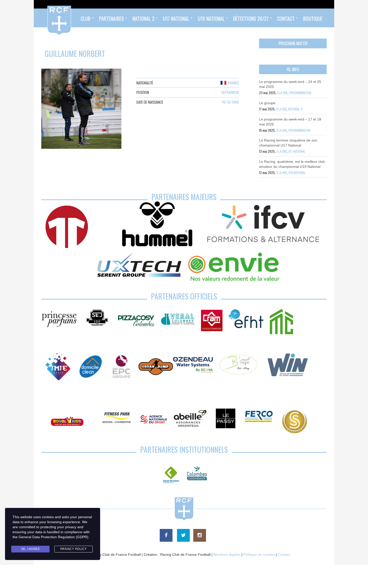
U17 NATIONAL (296, 151)
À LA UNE (282, 92)
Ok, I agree (30, 549)
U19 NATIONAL (296, 172)
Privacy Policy (73, 549)
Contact (284, 554)
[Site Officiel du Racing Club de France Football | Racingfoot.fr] (45, 18)
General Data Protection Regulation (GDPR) (53, 537)
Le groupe (267, 103)
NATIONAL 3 (295, 108)
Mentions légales (227, 554)
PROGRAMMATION (300, 92)
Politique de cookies (259, 554)
